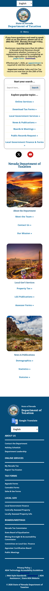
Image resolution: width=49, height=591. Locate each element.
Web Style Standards (16, 575)
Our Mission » (24, 233)
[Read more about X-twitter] (19, 154)
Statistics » (24, 369)
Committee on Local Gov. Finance (20, 543)
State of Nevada (24, 23)
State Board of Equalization (17, 532)
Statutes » (24, 377)
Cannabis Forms (12, 487)
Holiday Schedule (12, 447)
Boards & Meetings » (24, 129)
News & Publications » (24, 122)
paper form (18, 58)
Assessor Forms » (24, 305)
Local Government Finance (17, 506)
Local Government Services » (24, 116)
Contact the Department (16, 443)
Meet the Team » (24, 216)
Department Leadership (16, 451)
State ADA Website (30, 578)
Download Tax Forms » (24, 109)
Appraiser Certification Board (18, 548)
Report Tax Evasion (13, 470)
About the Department (24, 210)
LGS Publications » (24, 296)
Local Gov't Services (24, 282)
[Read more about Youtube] (30, 154)
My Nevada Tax (12, 466)
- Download (29, 58)
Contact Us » (24, 225)
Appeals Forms (11, 483)
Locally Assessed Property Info (18, 514)
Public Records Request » (24, 135)
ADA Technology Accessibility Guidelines (24, 570)
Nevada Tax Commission (16, 528)
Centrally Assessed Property (17, 510)
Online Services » (24, 101)
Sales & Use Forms (13, 491)
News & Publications (24, 355)
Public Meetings (12, 552)
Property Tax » (24, 288)
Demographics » (24, 360)
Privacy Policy (23, 567)
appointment (34, 63)
